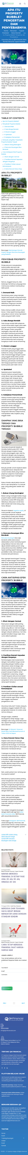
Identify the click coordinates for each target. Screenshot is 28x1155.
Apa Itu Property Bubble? (11, 121)
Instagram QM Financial (17, 821)
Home (6, 31)
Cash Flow (13, 906)
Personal (13, 31)
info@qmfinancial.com (8, 1030)
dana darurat (5, 837)
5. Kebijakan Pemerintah (12, 137)
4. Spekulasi (8, 134)
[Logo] (8, 4)
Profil (3, 1143)
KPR (7, 839)
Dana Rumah (16, 33)
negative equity (18, 510)
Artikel (3, 1141)
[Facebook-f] (4, 1068)
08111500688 (5, 1028)
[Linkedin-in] (7, 1068)
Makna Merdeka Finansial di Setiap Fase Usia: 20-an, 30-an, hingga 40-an (13, 877)
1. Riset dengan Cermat (11, 157)
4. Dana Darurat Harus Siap (13, 169)
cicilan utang (13, 835)
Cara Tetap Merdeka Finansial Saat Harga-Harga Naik (12, 947)
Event (3, 1136)
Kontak (3, 1146)
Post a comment (7, 988)
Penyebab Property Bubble (11, 124)
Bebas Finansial (5, 871)
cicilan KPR (4, 835)
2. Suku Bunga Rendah (11, 129)
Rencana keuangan (7, 538)
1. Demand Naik (9, 126)
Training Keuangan (7, 1138)
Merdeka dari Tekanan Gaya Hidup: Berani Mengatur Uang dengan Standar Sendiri (13, 912)
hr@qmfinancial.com (13, 1121)
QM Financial (18, 39)
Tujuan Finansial (19, 41)
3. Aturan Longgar (10, 132)
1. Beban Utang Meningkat (12, 145)
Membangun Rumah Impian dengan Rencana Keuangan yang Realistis (13, 252)
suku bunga (12, 841)
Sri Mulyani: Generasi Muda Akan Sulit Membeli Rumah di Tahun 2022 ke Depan (13, 731)
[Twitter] (2, 1068)
